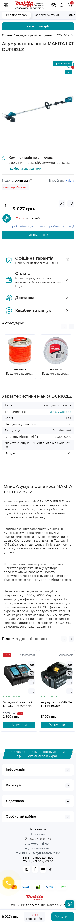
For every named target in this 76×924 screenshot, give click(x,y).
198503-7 (20, 369)
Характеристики (47, 15)
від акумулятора (59, 411)
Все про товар (16, 15)
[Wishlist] (70, 203)
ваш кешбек (27, 218)
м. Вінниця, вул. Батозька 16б (39, 853)
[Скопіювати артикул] (30, 180)
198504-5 (56, 369)
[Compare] (62, 203)
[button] (64, 326)
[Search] (62, 5)
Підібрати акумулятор (25, 168)
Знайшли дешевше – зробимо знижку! (44, 226)
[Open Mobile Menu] (6, 5)
